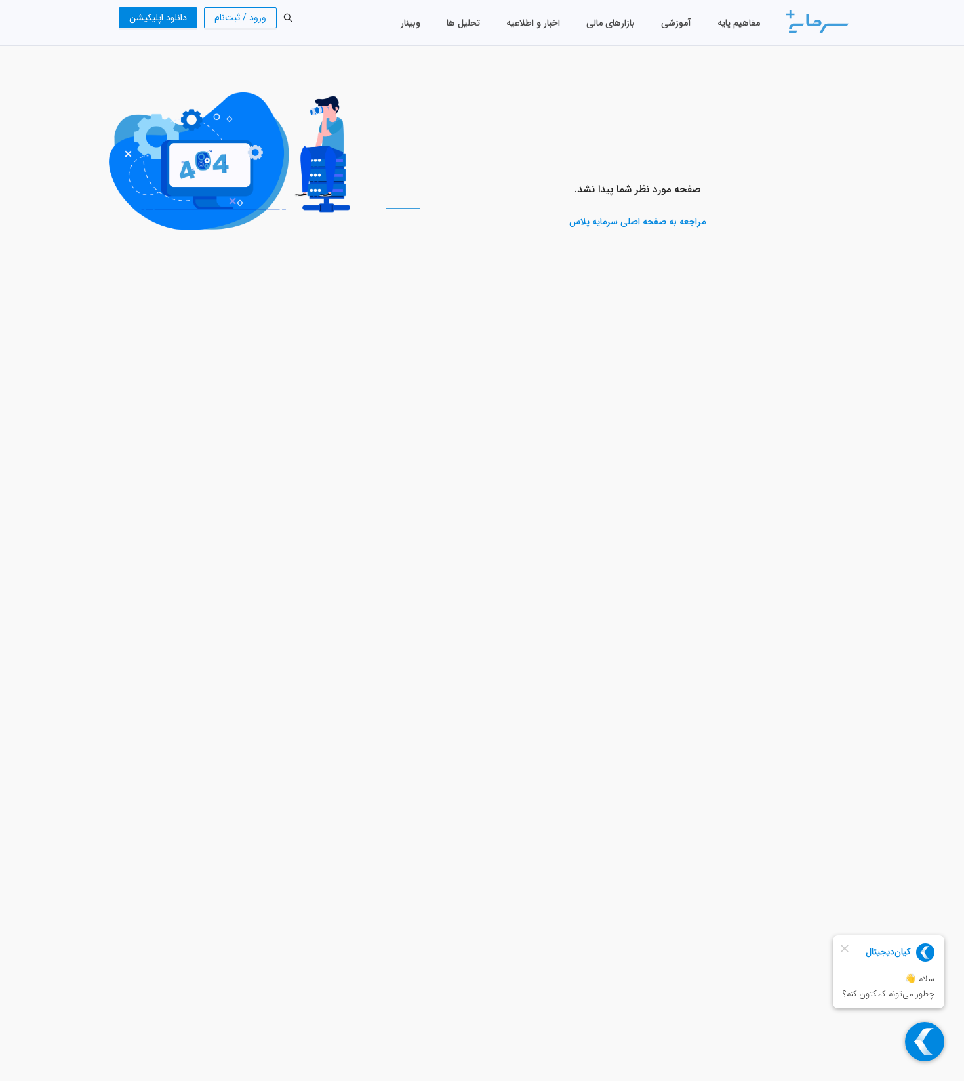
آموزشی (676, 23)
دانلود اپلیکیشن (158, 17)
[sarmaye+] (817, 22)
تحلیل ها (463, 23)
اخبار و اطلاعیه (533, 23)
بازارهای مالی (610, 23)
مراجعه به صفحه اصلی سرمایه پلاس (637, 221)
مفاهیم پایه (738, 23)
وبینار (410, 23)
